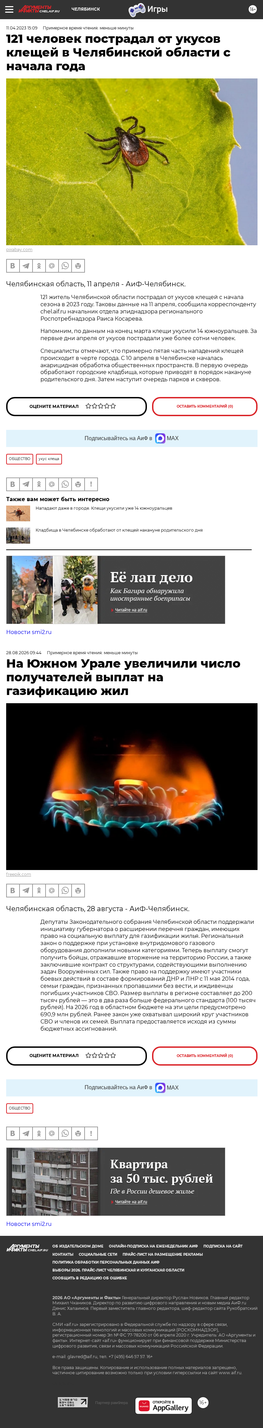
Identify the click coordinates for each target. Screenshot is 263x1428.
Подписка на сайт (222, 1246)
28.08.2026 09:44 (23, 652)
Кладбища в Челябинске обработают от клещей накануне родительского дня (119, 530)
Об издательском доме (77, 1246)
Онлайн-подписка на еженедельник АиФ (153, 1246)
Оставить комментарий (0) (205, 406)
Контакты (62, 1254)
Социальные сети (98, 1254)
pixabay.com (19, 249)
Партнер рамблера (111, 1403)
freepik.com (18, 874)
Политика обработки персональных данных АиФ (106, 1262)
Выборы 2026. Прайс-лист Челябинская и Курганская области (118, 1270)
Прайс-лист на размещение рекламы (163, 1254)
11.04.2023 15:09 (21, 27)
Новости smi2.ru (29, 632)
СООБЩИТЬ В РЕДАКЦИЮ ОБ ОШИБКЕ (89, 1278)
